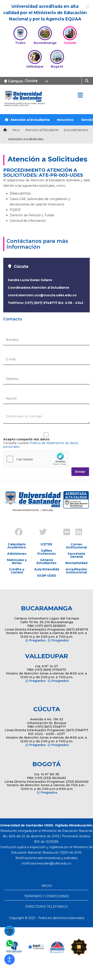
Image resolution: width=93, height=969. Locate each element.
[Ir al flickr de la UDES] (64, 532)
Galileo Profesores (46, 552)
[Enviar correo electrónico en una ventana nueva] (46, 863)
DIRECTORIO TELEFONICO (46, 907)
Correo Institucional (76, 546)
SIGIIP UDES (46, 575)
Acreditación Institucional (76, 571)
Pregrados (37, 640)
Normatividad (76, 562)
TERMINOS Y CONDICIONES (46, 896)
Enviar (80, 472)
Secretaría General (76, 555)
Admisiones (16, 553)
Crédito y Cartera (16, 571)
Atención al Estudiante (30, 120)
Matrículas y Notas (17, 561)
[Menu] (80, 95)
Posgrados (60, 640)
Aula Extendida (46, 569)
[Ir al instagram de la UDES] (28, 528)
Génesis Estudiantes (46, 561)
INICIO (46, 886)
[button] (9, 959)
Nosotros (65, 120)
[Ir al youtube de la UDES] (52, 528)
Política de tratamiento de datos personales (40, 445)
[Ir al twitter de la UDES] (40, 532)
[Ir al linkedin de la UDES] (76, 532)
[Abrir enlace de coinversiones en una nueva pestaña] (57, 947)
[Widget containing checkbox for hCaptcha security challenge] (36, 459)
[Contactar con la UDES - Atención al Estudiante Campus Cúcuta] (9, 931)
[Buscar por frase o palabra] (87, 80)
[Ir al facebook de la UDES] (16, 532)
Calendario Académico (16, 546)
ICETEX (46, 544)
